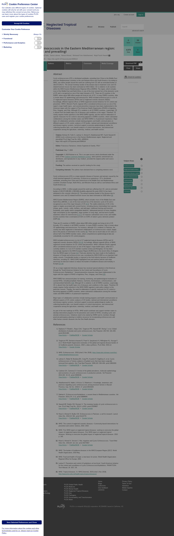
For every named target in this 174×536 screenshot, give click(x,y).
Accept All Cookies (21, 23)
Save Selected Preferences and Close (22, 522)
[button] (10, 34)
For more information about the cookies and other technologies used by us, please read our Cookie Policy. (20, 530)
